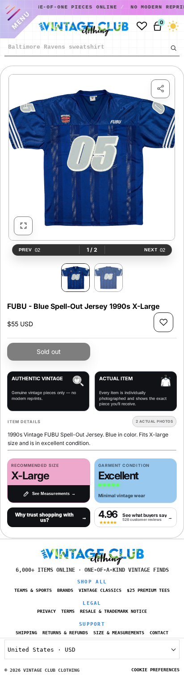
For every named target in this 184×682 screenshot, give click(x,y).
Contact (159, 632)
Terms (68, 611)
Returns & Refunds (65, 632)
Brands (65, 590)
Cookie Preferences (155, 669)
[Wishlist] (141, 26)
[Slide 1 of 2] (75, 277)
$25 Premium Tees (148, 590)
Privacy (46, 611)
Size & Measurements (118, 632)
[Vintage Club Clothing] (80, 26)
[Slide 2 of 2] (108, 277)
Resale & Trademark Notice (113, 611)
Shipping (26, 632)
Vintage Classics (100, 590)
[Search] (173, 48)
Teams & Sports (33, 590)
